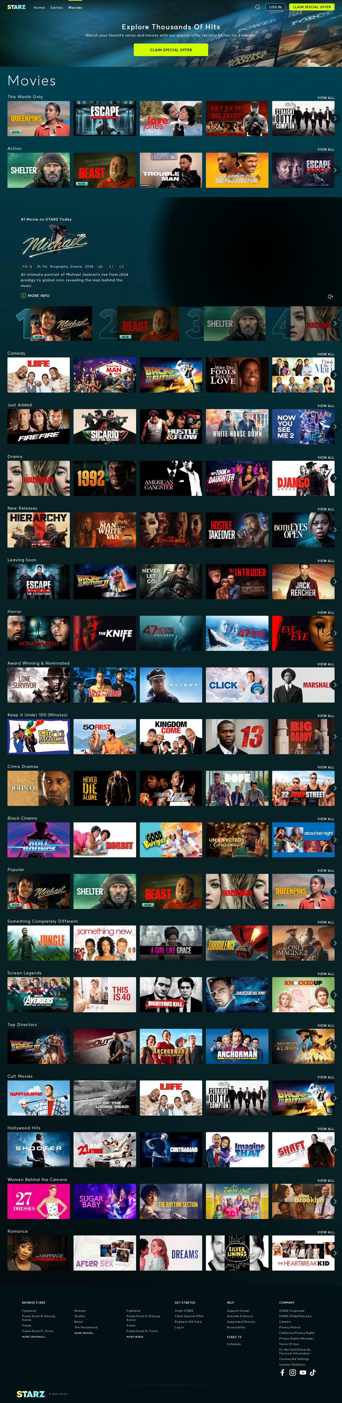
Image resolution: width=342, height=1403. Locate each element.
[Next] (335, 118)
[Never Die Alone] (105, 788)
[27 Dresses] (38, 1201)
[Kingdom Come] (171, 736)
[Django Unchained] (303, 478)
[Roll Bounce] (38, 840)
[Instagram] (292, 1372)
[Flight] (171, 685)
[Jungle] (38, 943)
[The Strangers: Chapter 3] (171, 530)
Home (39, 7)
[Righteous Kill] (171, 994)
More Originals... (34, 1336)
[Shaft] (303, 1149)
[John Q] (38, 788)
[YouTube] (303, 1372)
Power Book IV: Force (37, 1331)
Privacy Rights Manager (296, 1338)
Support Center (238, 1310)
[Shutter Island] (237, 994)
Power (26, 1325)
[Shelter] (38, 170)
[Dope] (237, 788)
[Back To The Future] (171, 375)
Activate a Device (240, 1316)
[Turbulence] (237, 943)
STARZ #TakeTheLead (295, 1316)
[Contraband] (171, 1149)
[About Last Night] (303, 840)
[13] (237, 736)
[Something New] (105, 943)
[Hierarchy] (38, 530)
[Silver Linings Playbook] (237, 1253)
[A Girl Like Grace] (171, 943)
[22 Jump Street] (303, 788)
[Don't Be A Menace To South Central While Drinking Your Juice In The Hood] (38, 736)
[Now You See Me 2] (303, 426)
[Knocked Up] (303, 994)
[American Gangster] (171, 478)
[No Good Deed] (38, 633)
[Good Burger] (171, 840)
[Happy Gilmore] (38, 1098)
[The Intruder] (237, 581)
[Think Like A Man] (303, 375)
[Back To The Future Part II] (105, 581)
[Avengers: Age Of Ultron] (38, 994)
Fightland (29, 1310)
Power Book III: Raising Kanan (38, 1318)
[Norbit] (105, 840)
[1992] (105, 478)
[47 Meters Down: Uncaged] (171, 633)
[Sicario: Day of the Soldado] (105, 426)
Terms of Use (289, 1344)
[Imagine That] (237, 1149)
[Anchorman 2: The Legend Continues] (171, 1046)
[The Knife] (105, 633)
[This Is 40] (105, 994)
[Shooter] (38, 1149)
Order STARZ (184, 1310)
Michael (80, 1310)
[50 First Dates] (105, 736)
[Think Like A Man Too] (105, 375)
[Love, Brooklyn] (303, 1201)
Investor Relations (292, 1364)
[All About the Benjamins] (237, 170)
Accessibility (236, 1327)
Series (56, 7)
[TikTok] (313, 1372)
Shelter (79, 1316)
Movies (75, 7)
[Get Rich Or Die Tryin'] (237, 118)
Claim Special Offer (189, 1316)
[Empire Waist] (237, 1201)
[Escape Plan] (105, 118)
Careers (285, 1321)
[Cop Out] (105, 1046)
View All (326, 98)
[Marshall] (303, 685)
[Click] (237, 685)
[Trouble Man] (171, 170)
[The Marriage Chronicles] (38, 1253)
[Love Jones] (171, 118)
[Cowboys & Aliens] (303, 1046)
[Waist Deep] (171, 788)
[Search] (257, 7)
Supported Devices (241, 1321)
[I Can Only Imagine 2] (303, 943)
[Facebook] (282, 1372)
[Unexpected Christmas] (237, 840)
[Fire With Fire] (38, 426)
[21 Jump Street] (105, 1149)
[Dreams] (171, 1253)
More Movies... (84, 1333)
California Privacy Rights (297, 1333)
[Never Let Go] (171, 581)
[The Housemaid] (38, 478)
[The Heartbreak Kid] (303, 1253)
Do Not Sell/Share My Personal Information (295, 1351)
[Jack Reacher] (303, 581)
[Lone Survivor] (38, 685)
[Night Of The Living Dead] (105, 1098)
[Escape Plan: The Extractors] (38, 581)
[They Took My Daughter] (237, 478)
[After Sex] (105, 1253)
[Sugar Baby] (105, 1201)
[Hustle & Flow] (171, 426)
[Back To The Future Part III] (38, 1046)
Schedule (234, 1344)
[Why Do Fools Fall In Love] (237, 375)
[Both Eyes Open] (303, 530)
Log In (179, 1327)
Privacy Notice (289, 1327)
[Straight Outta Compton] (303, 118)
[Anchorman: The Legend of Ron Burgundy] (237, 1046)
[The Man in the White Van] (105, 530)
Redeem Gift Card (188, 1321)
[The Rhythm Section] (171, 1201)
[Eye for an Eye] (303, 633)
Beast (78, 1321)
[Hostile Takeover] (237, 530)
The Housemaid (86, 1327)
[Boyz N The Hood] (105, 685)
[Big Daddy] (303, 736)
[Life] (38, 375)
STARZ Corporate (292, 1310)
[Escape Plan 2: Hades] (303, 170)
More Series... (136, 1336)
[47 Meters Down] (237, 633)
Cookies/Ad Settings (294, 1359)
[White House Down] (237, 426)
